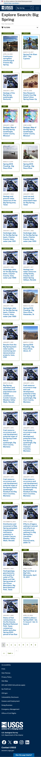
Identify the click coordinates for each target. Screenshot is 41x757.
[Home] (7, 10)
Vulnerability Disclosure (10, 697)
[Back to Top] (34, 750)
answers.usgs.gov (8, 750)
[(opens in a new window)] (4, 742)
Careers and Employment (11, 701)
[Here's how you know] (20, 2)
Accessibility (6, 665)
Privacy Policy (7, 677)
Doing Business (7, 705)
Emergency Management (10, 709)
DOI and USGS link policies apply (13, 685)
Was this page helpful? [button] (24, 755)
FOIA (3, 669)
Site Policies (6, 673)
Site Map (5, 681)
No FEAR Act (6, 689)
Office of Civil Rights (9, 713)
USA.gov (5, 693)
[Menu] (37, 8)
